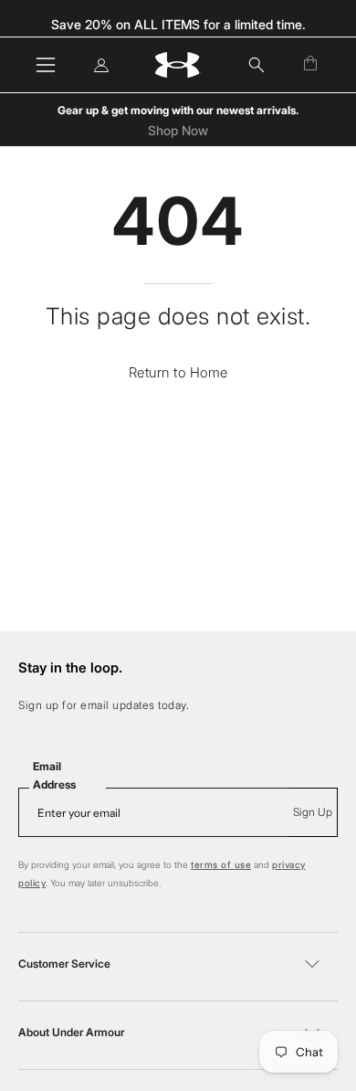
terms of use (221, 864)
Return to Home (178, 372)
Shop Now (178, 130)
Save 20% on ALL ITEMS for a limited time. (178, 24)
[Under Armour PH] (178, 65)
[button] (256, 65)
